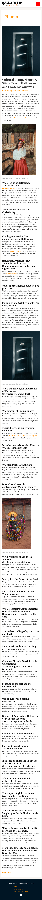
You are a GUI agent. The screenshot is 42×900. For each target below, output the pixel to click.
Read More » (6, 872)
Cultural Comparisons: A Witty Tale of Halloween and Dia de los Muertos (19, 83)
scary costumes (11, 274)
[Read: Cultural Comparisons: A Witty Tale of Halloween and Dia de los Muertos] (21, 51)
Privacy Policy (18, 889)
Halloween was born (9, 188)
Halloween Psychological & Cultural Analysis (17, 90)
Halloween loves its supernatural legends (23, 436)
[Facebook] (21, 895)
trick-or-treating (15, 251)
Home (16, 887)
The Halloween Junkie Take (19, 118)
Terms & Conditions (21, 891)
